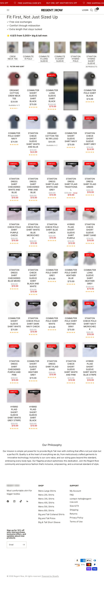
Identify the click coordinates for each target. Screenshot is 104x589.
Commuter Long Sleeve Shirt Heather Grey (90, 277)
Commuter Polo (28, 57)
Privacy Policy (76, 517)
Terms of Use (76, 521)
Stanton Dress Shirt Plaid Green (89, 182)
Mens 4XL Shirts (46, 502)
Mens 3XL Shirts (46, 498)
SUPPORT (74, 486)
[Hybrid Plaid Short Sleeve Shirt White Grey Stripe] (14, 395)
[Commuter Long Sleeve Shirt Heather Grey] (89, 258)
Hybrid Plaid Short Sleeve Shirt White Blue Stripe (89, 368)
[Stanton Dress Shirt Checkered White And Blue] (14, 167)
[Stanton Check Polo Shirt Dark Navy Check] (33, 307)
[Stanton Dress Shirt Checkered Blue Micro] (14, 258)
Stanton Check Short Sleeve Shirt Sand (90, 230)
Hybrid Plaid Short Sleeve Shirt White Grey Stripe (14, 413)
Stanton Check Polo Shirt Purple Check (14, 230)
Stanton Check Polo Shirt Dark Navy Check (33, 322)
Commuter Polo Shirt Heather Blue (71, 274)
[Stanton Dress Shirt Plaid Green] (89, 167)
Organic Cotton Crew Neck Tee (14, 94)
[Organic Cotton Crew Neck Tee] (14, 78)
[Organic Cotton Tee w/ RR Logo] (52, 121)
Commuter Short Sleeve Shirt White (14, 322)
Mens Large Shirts (47, 491)
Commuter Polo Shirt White (52, 321)
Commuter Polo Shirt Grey (52, 273)
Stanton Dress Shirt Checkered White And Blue (14, 185)
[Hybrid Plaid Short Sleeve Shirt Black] (33, 395)
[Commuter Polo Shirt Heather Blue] (71, 258)
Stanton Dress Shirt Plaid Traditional (71, 184)
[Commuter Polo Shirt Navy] (14, 121)
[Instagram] (16, 501)
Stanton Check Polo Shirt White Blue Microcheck (33, 231)
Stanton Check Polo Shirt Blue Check (52, 228)
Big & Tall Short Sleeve (49, 522)
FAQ (72, 494)
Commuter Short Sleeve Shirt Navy (71, 137)
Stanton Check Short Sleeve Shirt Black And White (33, 278)
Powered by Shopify (50, 576)
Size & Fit (74, 506)
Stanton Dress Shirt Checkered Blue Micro (14, 275)
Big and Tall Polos (46, 518)
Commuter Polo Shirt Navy (14, 136)
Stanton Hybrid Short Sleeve (91, 60)
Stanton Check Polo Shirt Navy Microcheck (89, 323)
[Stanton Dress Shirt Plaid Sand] (52, 349)
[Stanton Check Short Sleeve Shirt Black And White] (33, 258)
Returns (73, 513)
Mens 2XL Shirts (46, 494)
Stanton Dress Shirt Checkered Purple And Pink (14, 368)
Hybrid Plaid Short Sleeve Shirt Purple (71, 231)
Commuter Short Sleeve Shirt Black (33, 96)
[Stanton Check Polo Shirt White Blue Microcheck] (33, 212)
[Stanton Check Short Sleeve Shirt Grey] (89, 121)
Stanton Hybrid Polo (75, 58)
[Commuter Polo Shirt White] (52, 307)
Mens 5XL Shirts (46, 506)
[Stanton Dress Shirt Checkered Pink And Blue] (33, 167)
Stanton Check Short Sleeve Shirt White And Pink (71, 368)
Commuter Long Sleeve (44, 58)
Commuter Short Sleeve (60, 58)
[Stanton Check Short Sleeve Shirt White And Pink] (71, 349)
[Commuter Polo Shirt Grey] (52, 258)
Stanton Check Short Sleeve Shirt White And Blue (33, 140)
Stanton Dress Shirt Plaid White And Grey (52, 184)
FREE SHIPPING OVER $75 (25, 3)
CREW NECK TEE (13, 57)
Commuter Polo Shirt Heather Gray (71, 322)
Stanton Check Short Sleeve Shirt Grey (90, 138)
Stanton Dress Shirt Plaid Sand (52, 365)
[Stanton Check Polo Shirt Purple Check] (14, 212)
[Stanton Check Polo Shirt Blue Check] (52, 212)
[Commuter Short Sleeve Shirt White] (14, 307)
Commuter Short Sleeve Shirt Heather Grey (33, 368)
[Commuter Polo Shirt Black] (89, 78)
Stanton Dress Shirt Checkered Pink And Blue (33, 185)
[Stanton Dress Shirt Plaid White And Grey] (52, 167)
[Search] (91, 10)
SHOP (41, 486)
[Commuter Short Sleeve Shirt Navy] (71, 121)
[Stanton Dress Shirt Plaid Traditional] (71, 167)
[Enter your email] (23, 545)
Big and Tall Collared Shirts (51, 514)
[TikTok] (23, 501)
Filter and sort (17, 66)
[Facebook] (10, 501)
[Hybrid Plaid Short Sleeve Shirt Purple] (71, 212)
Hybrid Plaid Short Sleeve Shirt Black (33, 413)
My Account (75, 491)
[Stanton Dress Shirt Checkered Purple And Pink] (14, 349)
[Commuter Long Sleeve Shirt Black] (52, 78)
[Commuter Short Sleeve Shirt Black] (33, 78)
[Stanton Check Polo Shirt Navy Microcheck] (89, 307)
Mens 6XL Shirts (46, 510)
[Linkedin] (29, 501)
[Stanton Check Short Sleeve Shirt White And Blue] (33, 121)
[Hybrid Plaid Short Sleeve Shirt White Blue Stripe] (89, 349)
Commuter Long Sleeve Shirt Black (52, 96)
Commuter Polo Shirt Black (90, 93)
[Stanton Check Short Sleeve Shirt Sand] (89, 212)
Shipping (74, 510)
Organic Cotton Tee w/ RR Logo (52, 136)
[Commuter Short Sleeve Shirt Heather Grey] (33, 349)
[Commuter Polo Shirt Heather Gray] (71, 307)
